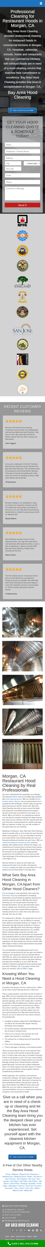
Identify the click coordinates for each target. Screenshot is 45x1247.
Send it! (22, 205)
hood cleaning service (14, 799)
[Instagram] (20, 1230)
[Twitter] (16, 1230)
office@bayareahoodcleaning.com (16, 1220)
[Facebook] (12, 1230)
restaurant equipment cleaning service (16, 842)
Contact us (6, 867)
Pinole (8, 1174)
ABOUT (25, 968)
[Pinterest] (33, 1230)
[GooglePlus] (25, 1230)
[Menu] (41, 3)
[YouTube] (29, 1230)
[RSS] (41, 1230)
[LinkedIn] (37, 1230)
